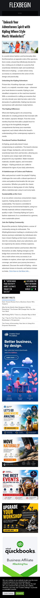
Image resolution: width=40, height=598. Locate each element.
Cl (10, 271)
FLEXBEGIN (20, 5)
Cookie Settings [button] (8, 593)
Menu (20, 13)
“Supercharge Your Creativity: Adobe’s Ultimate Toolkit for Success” (10, 286)
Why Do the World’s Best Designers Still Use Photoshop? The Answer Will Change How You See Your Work (18, 309)
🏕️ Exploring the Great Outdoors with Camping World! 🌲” (30, 285)
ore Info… (26, 271)
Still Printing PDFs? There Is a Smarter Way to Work (19, 314)
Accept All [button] (20, 593)
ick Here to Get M (17, 271)
